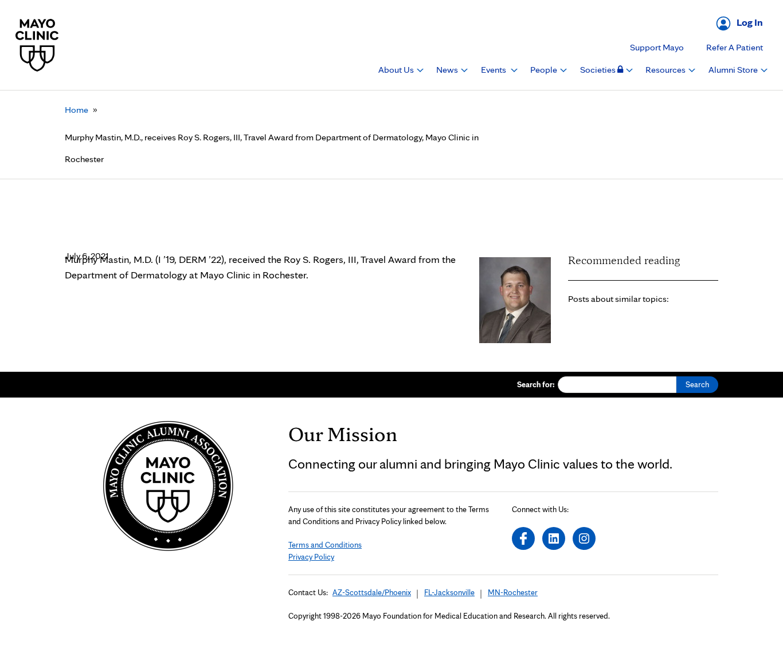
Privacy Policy (311, 556)
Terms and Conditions (325, 544)
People (544, 69)
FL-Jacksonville (449, 592)
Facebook (523, 538)
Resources (666, 69)
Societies (598, 69)
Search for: (536, 384)
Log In (750, 22)
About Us (397, 69)
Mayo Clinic (37, 45)
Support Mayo (657, 47)
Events (494, 69)
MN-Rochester (513, 592)
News (448, 69)
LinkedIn (553, 538)
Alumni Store (733, 69)
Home (76, 109)
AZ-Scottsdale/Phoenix (371, 592)
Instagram (584, 538)
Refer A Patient (734, 47)
